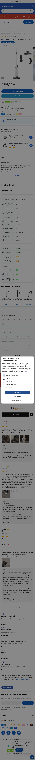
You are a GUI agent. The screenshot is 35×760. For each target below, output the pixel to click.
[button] (17, 400)
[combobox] (32, 358)
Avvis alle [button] (17, 396)
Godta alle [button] (17, 392)
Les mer (26, 371)
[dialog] (17, 380)
